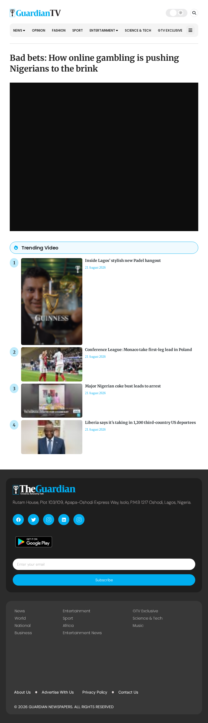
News (18, 30)
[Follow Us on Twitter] (33, 519)
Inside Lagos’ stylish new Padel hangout (123, 260)
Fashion (59, 30)
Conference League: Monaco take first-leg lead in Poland (138, 349)
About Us (22, 692)
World (20, 618)
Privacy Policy (94, 692)
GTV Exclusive (170, 30)
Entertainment (103, 30)
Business (23, 633)
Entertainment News (82, 633)
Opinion (38, 30)
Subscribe (104, 579)
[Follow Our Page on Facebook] (18, 519)
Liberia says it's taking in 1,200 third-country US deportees (140, 422)
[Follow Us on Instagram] (48, 519)
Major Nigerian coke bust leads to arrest (123, 386)
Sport (77, 30)
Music (138, 625)
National (23, 625)
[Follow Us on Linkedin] (63, 519)
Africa (68, 625)
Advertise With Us (58, 692)
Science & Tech (138, 30)
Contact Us (128, 692)
